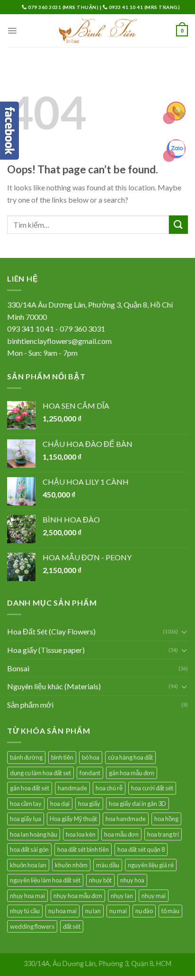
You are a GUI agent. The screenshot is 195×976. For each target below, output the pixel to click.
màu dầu (107, 865)
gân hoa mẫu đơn (131, 773)
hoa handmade (126, 818)
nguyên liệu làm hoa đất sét (45, 880)
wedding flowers (32, 926)
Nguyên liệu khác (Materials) (54, 686)
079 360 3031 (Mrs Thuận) (63, 7)
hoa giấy (89, 803)
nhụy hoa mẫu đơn (77, 895)
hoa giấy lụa (25, 818)
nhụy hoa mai (27, 895)
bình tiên (62, 757)
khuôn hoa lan (28, 865)
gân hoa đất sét (29, 788)
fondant (90, 773)
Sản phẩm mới (30, 704)
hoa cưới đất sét (152, 788)
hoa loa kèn (81, 834)
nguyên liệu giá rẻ (151, 865)
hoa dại (60, 803)
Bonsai (18, 668)
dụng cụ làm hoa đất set (40, 773)
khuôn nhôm (71, 865)
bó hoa (90, 757)
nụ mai (118, 911)
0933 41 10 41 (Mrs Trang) (143, 7)
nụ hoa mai (62, 911)
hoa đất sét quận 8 (141, 849)
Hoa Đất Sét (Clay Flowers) (51, 631)
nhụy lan (122, 895)
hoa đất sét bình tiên (83, 849)
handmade (72, 788)
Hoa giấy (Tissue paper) (46, 649)
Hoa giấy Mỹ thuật (73, 818)
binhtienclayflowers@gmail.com (59, 340)
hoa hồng (166, 818)
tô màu (170, 911)
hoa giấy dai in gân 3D (137, 803)
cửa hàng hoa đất (130, 757)
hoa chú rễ (109, 788)
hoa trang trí (163, 834)
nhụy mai (154, 895)
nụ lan (93, 911)
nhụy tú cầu (25, 911)
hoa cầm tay (26, 803)
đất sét (71, 926)
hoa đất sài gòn (29, 849)
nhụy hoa (132, 880)
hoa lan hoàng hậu (33, 834)
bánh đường (26, 757)
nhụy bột (100, 880)
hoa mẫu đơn (121, 834)
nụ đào (144, 911)
